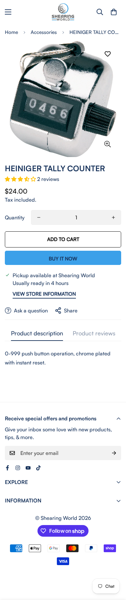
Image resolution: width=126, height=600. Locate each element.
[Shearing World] (63, 12)
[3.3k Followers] (38, 467)
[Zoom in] (107, 144)
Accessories (44, 32)
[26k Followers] (7, 467)
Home (11, 32)
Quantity (15, 217)
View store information (44, 294)
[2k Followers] (17, 467)
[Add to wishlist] (107, 54)
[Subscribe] (114, 453)
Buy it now (63, 259)
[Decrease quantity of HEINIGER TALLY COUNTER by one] (38, 217)
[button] (113, 12)
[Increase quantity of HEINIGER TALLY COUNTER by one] (113, 217)
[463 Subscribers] (28, 467)
